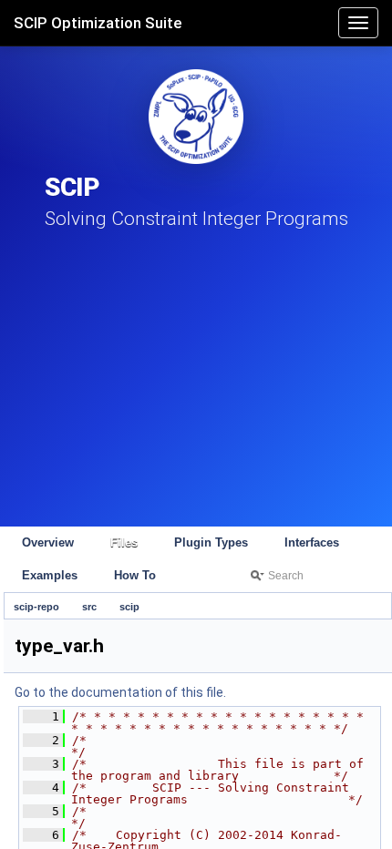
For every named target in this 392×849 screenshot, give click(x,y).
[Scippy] (196, 116)
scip (129, 606)
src (89, 606)
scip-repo (36, 606)
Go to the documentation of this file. (120, 692)
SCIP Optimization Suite (98, 23)
